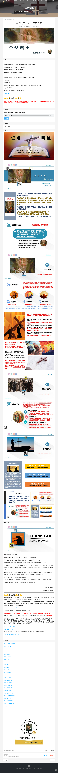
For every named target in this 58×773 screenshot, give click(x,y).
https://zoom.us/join (10, 626)
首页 (4, 19)
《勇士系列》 (6, 667)
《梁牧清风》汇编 (7, 646)
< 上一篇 (5, 760)
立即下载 (7, 118)
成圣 (13, 750)
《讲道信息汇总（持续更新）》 (10, 643)
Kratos (25, 770)
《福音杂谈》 (6, 659)
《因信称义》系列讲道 (8, 693)
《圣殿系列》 (6, 669)
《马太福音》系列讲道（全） (10, 703)
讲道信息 (7, 19)
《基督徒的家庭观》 (8, 656)
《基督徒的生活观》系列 (9, 698)
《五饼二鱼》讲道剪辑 (8, 649)
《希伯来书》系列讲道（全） (10, 695)
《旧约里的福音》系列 (8, 680)
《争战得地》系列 (7, 677)
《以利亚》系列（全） (8, 687)
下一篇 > (52, 760)
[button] (51, 755)
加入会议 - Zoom (9, 629)
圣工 (7, 750)
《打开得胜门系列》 (8, 672)
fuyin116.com (34, 101)
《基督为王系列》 (7, 654)
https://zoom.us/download (10, 608)
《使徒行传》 (6, 664)
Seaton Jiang (34, 770)
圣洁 (10, 750)
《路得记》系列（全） (8, 685)
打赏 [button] (46, 755)
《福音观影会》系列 (8, 682)
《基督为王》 (7, 93)
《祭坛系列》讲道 (7, 690)
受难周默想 (6, 706)
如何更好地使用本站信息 (11, 634)
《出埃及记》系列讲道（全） (10, 700)
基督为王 (10, 19)
